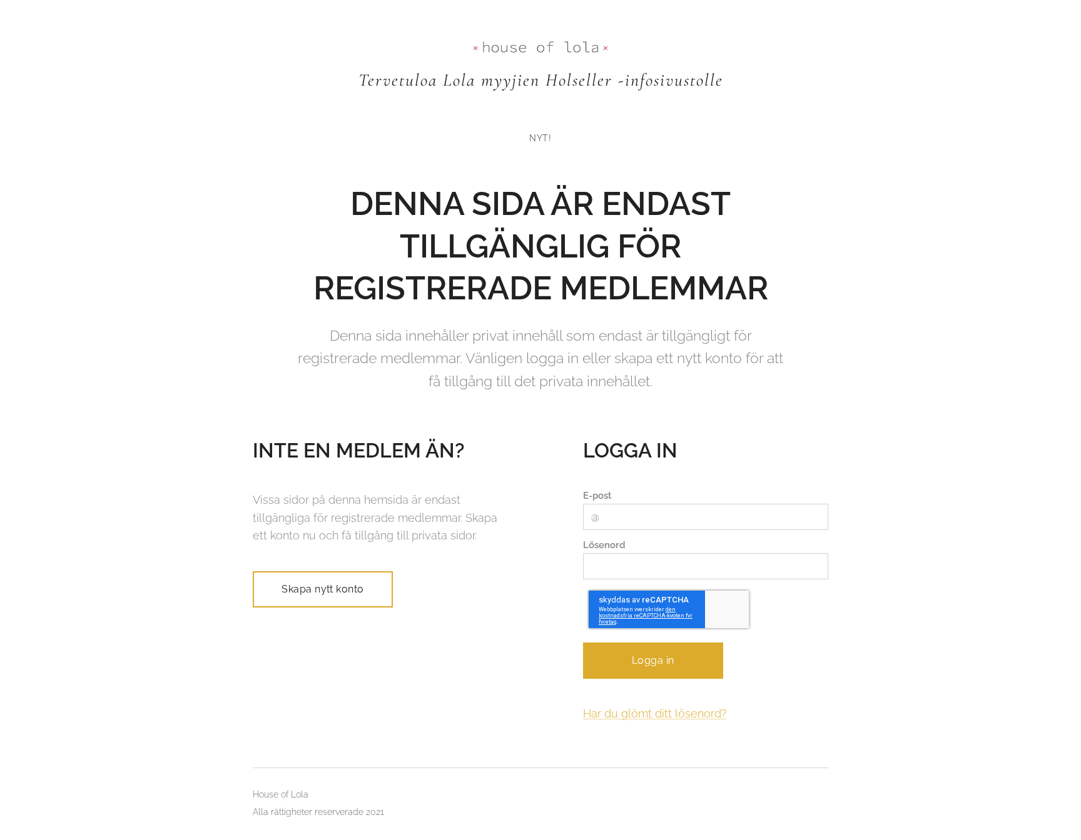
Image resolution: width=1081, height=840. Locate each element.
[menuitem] (540, 138)
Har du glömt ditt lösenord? (655, 713)
